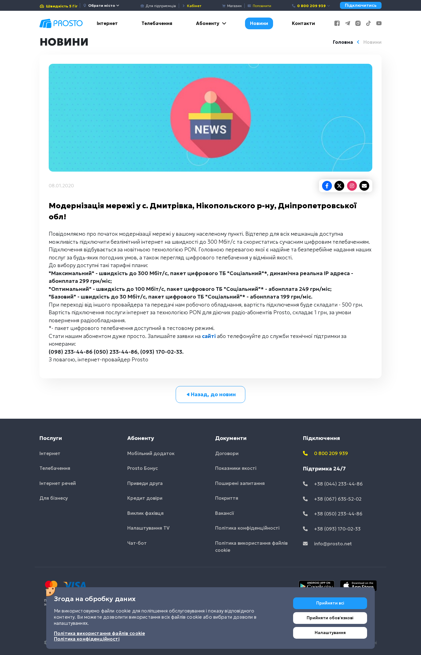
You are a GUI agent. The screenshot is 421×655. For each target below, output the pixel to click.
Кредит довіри (144, 498)
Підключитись (361, 5)
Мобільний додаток (150, 453)
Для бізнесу (53, 498)
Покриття (226, 498)
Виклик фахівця (145, 513)
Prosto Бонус (142, 468)
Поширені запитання (240, 483)
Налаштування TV (148, 528)
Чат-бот (137, 543)
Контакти (303, 23)
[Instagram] (352, 186)
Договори (227, 453)
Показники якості (235, 468)
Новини (259, 23)
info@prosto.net (332, 544)
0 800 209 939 (311, 5)
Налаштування (330, 632)
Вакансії (224, 513)
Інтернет (107, 23)
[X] (339, 186)
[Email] (364, 186)
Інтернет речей (57, 483)
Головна (343, 42)
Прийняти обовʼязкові (330, 617)
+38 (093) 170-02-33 (337, 529)
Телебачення (156, 23)
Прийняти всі (330, 603)
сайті (209, 336)
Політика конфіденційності (247, 528)
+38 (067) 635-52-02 (337, 499)
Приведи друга (145, 483)
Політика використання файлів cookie (251, 546)
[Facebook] (327, 186)
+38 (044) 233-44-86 (338, 484)
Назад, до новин (213, 394)
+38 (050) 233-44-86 (337, 514)
